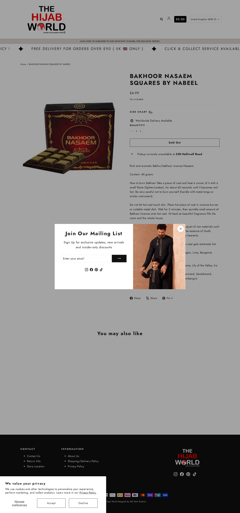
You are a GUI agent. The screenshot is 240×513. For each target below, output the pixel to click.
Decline (83, 503)
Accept (51, 503)
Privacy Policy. (88, 493)
